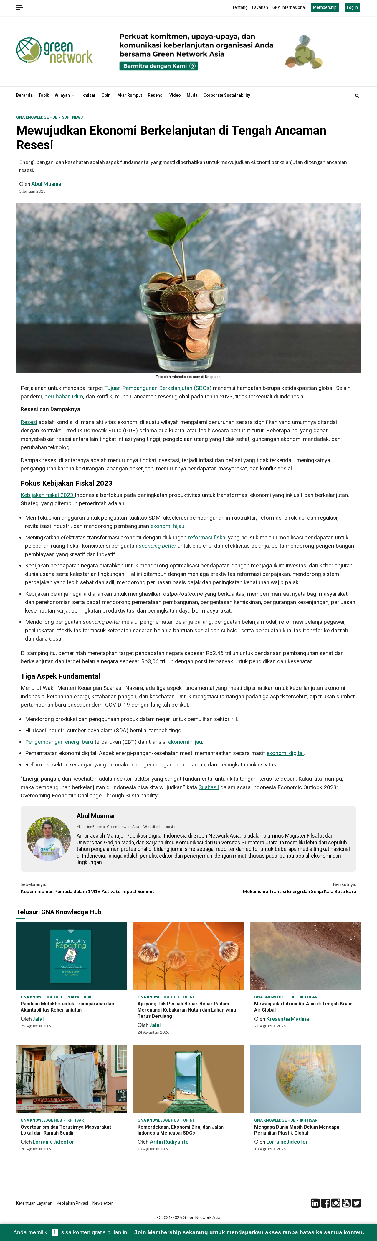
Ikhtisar (88, 95)
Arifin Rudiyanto (169, 1141)
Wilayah (62, 95)
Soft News (72, 117)
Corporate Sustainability (227, 95)
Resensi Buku (79, 997)
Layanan (260, 7)
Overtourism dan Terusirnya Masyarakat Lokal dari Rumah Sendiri (71, 1079)
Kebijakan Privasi (72, 1203)
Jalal (38, 1018)
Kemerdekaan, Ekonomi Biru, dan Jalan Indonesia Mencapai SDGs (188, 1079)
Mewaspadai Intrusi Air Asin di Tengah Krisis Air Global (305, 956)
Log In (352, 7)
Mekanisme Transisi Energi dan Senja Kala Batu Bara (299, 887)
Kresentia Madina (287, 1018)
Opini (107, 95)
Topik (44, 95)
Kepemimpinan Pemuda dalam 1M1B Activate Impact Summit (87, 887)
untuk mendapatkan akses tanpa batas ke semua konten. (249, 1232)
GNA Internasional (289, 7)
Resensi (155, 95)
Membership (325, 7)
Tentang (240, 7)
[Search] (357, 95)
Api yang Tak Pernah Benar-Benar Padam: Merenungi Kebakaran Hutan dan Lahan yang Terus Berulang (188, 956)
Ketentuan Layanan (34, 1203)
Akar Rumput (130, 95)
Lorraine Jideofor (53, 1141)
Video (175, 95)
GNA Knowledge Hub (37, 117)
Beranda (24, 95)
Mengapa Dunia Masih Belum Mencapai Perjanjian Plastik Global (305, 1079)
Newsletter (102, 1203)
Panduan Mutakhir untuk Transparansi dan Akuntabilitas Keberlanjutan (71, 956)
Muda (192, 95)
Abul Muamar (47, 183)
